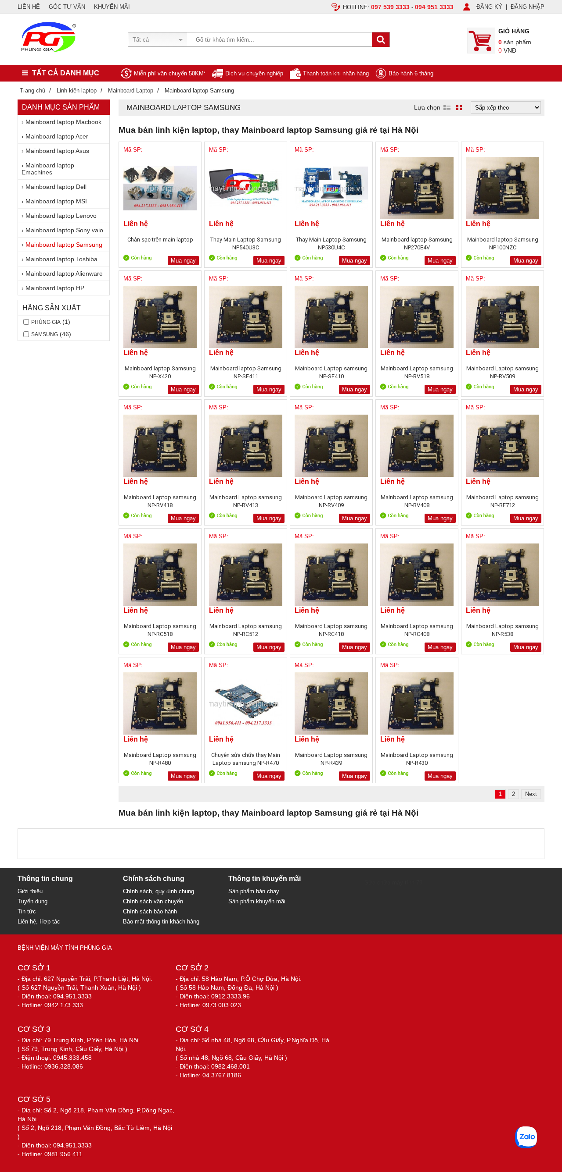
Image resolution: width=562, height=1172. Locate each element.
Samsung (44, 334)
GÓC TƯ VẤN (67, 7)
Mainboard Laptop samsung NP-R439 (331, 759)
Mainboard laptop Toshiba (61, 259)
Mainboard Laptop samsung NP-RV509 (502, 372)
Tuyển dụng (32, 901)
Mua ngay (183, 260)
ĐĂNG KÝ (489, 7)
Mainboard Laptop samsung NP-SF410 (331, 372)
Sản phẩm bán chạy (253, 891)
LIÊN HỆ (29, 7)
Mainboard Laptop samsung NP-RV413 (245, 501)
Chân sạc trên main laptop (160, 239)
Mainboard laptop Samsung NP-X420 (160, 372)
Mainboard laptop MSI (56, 201)
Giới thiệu (30, 891)
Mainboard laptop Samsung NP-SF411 (245, 372)
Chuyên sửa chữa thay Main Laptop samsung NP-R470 (245, 759)
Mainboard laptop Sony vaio (64, 230)
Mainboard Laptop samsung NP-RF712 (502, 501)
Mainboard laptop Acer (56, 136)
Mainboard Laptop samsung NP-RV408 (417, 501)
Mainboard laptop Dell (55, 186)
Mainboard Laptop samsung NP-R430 (417, 759)
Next (531, 794)
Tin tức (27, 911)
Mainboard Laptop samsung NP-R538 (502, 630)
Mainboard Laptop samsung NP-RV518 (417, 372)
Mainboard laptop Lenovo (61, 215)
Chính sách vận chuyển (153, 901)
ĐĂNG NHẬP (527, 7)
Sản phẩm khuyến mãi (256, 901)
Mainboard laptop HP (54, 287)
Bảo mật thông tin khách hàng (161, 921)
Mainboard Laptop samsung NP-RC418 (331, 630)
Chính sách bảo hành (150, 911)
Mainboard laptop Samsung (63, 244)
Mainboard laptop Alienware (64, 273)
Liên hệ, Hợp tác (39, 921)
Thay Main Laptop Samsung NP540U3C (245, 243)
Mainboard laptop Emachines (48, 169)
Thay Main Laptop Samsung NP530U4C (331, 243)
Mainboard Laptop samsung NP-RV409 (331, 501)
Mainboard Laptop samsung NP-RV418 (160, 501)
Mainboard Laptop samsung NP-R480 (160, 759)
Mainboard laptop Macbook (63, 121)
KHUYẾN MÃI (112, 7)
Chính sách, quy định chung (158, 891)
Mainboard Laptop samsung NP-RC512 (245, 630)
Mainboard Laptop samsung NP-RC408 (417, 630)
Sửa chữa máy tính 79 (393, 882)
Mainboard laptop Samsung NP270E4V (417, 243)
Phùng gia (46, 322)
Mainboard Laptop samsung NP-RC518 (160, 630)
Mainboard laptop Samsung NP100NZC (502, 243)
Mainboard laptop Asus (57, 150)
